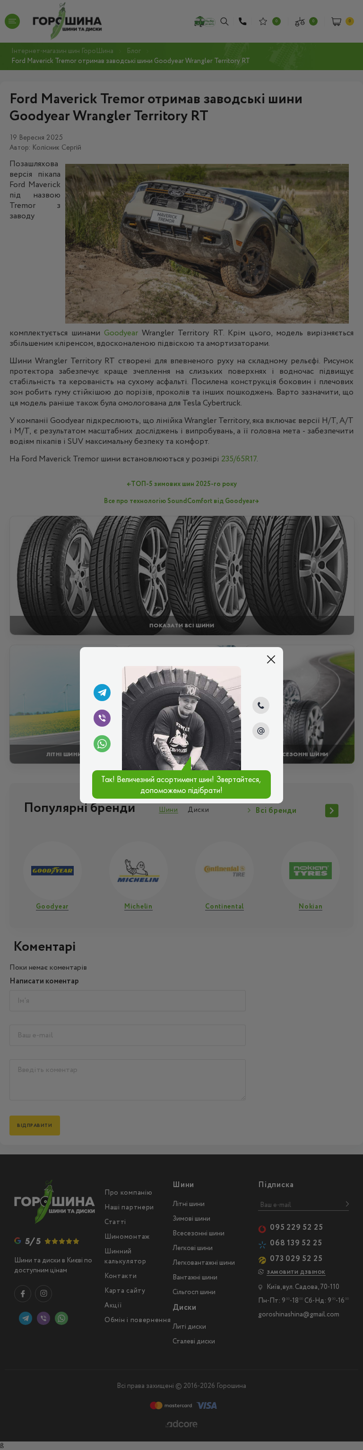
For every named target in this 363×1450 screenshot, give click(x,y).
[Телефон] (260, 705)
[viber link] (102, 718)
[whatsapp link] (102, 743)
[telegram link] (102, 692)
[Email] (260, 730)
